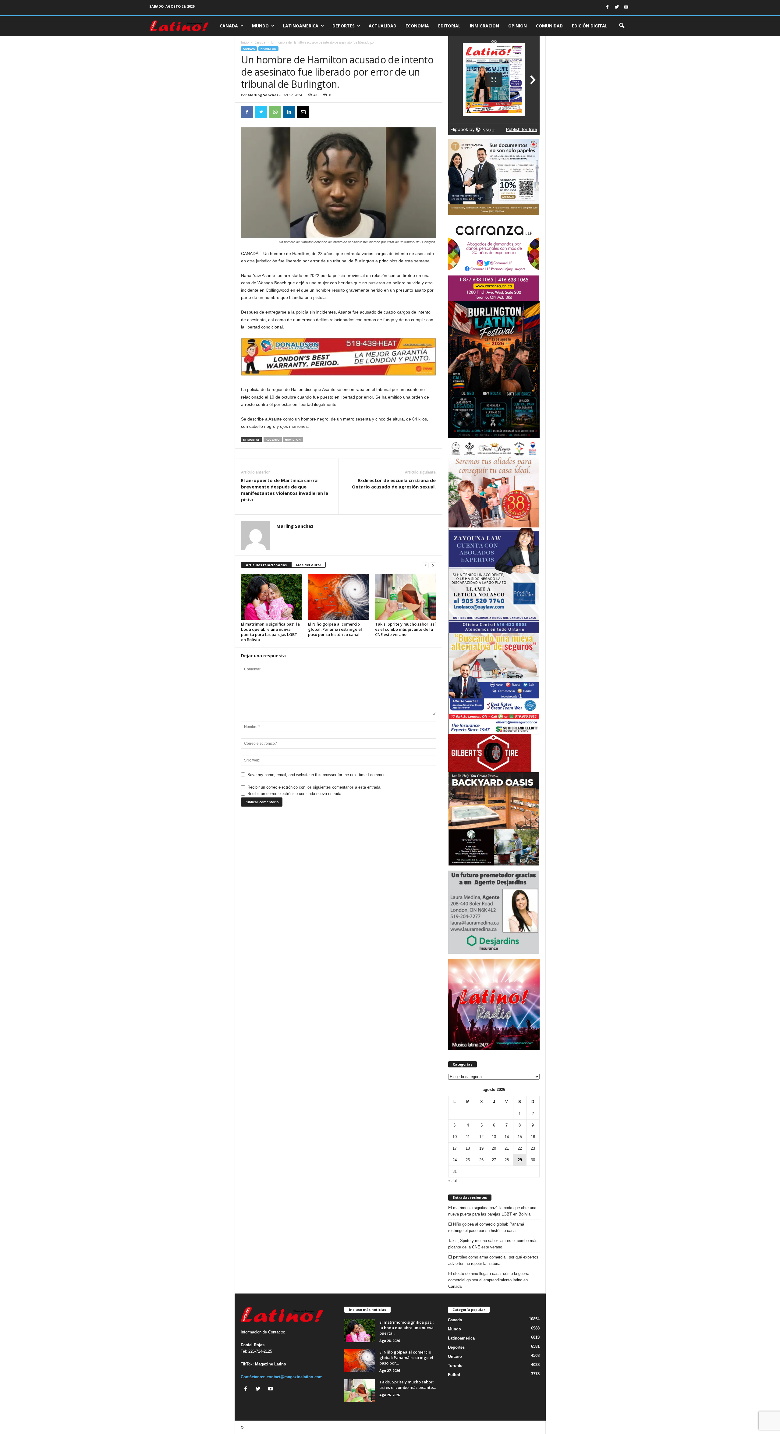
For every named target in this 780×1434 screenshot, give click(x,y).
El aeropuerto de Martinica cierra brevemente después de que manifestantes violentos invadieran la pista (284, 489)
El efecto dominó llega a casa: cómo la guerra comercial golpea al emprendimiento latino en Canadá (488, 1280)
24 (454, 1160)
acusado (273, 440)
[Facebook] (607, 7)
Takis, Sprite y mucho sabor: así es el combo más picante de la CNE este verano (405, 629)
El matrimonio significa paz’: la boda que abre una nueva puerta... (406, 1327)
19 (481, 1148)
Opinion (517, 26)
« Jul (452, 1180)
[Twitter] (616, 7)
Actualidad (382, 26)
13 (494, 1136)
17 (454, 1148)
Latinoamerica (300, 26)
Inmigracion (484, 26)
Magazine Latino (270, 1364)
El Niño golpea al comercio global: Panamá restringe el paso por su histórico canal (335, 629)
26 (481, 1160)
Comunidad (549, 26)
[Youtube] (626, 7)
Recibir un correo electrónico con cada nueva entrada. (294, 793)
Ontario (455, 1356)
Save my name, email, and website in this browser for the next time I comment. (317, 774)
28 (507, 1160)
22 (520, 1148)
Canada (229, 26)
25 (468, 1160)
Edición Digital (590, 26)
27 (494, 1160)
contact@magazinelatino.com (295, 1377)
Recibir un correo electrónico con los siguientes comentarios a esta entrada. (314, 787)
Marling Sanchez (263, 95)
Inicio (245, 42)
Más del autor (308, 565)
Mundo (260, 26)
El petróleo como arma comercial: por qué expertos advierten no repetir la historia (493, 1260)
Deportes (343, 26)
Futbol (454, 1374)
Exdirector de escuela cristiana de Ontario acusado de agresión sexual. (394, 483)
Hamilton (268, 49)
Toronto (455, 1365)
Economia (417, 26)
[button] (621, 26)
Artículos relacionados (266, 565)
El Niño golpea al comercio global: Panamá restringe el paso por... (406, 1357)
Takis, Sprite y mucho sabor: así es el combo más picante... (407, 1384)
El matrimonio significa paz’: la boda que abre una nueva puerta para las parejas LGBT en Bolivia (270, 631)
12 (481, 1136)
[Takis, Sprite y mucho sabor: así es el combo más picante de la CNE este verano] (405, 597)
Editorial (449, 26)
